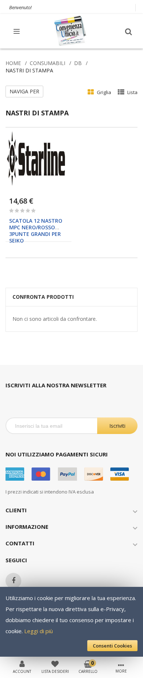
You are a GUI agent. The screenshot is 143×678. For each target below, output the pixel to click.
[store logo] (70, 31)
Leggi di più (38, 631)
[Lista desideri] (55, 663)
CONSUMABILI (47, 63)
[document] (72, 621)
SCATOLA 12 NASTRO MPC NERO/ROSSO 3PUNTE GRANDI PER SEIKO (35, 230)
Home (13, 63)
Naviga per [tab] (24, 91)
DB (78, 63)
